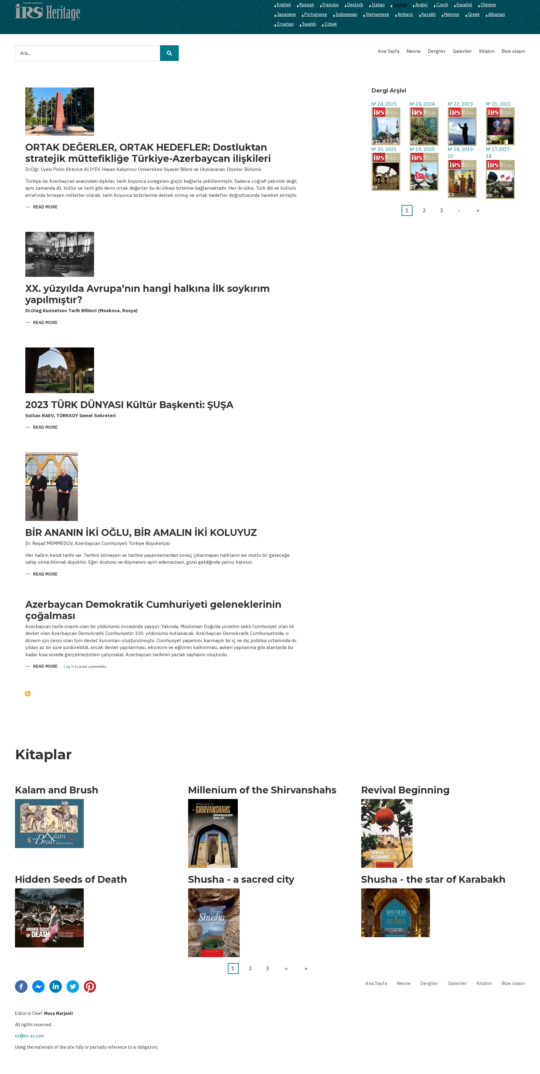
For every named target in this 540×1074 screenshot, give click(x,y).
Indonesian (346, 14)
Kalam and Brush (56, 790)
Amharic (405, 14)
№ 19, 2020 (422, 149)
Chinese (488, 4)
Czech (442, 4)
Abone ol (27, 693)
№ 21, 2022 (498, 104)
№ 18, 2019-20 (461, 152)
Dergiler (437, 51)
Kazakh (429, 14)
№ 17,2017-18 (499, 152)
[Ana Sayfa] (47, 11)
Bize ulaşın (513, 51)
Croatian (285, 24)
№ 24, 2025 (384, 104)
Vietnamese (377, 14)
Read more (45, 207)
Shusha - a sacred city (241, 879)
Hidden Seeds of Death (71, 879)
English (284, 4)
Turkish (400, 4)
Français (330, 4)
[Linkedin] (55, 986)
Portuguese (315, 14)
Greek (474, 14)
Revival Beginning (405, 790)
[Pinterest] (90, 986)
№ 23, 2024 (422, 104)
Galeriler (462, 51)
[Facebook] (21, 986)
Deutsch (355, 4)
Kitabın (486, 51)
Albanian (496, 14)
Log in (69, 667)
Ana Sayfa (388, 51)
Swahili (309, 24)
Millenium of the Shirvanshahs (262, 790)
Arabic (421, 4)
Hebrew (451, 14)
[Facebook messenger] (38, 986)
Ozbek (330, 24)
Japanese (286, 14)
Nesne (414, 51)
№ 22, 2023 (460, 104)
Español (464, 4)
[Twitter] (73, 986)
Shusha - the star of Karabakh (433, 879)
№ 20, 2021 (384, 149)
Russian (306, 4)
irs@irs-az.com (29, 1036)
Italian (378, 4)
